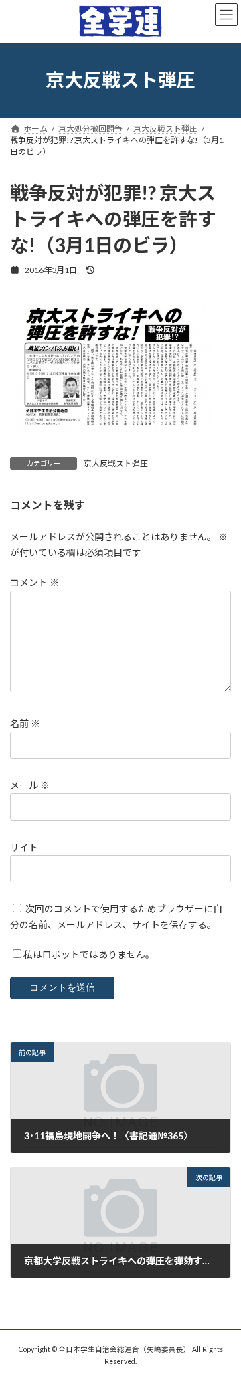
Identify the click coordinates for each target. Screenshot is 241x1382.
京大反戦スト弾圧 (116, 463)
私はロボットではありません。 (89, 955)
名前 (25, 724)
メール (30, 785)
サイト (24, 847)
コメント (34, 583)
